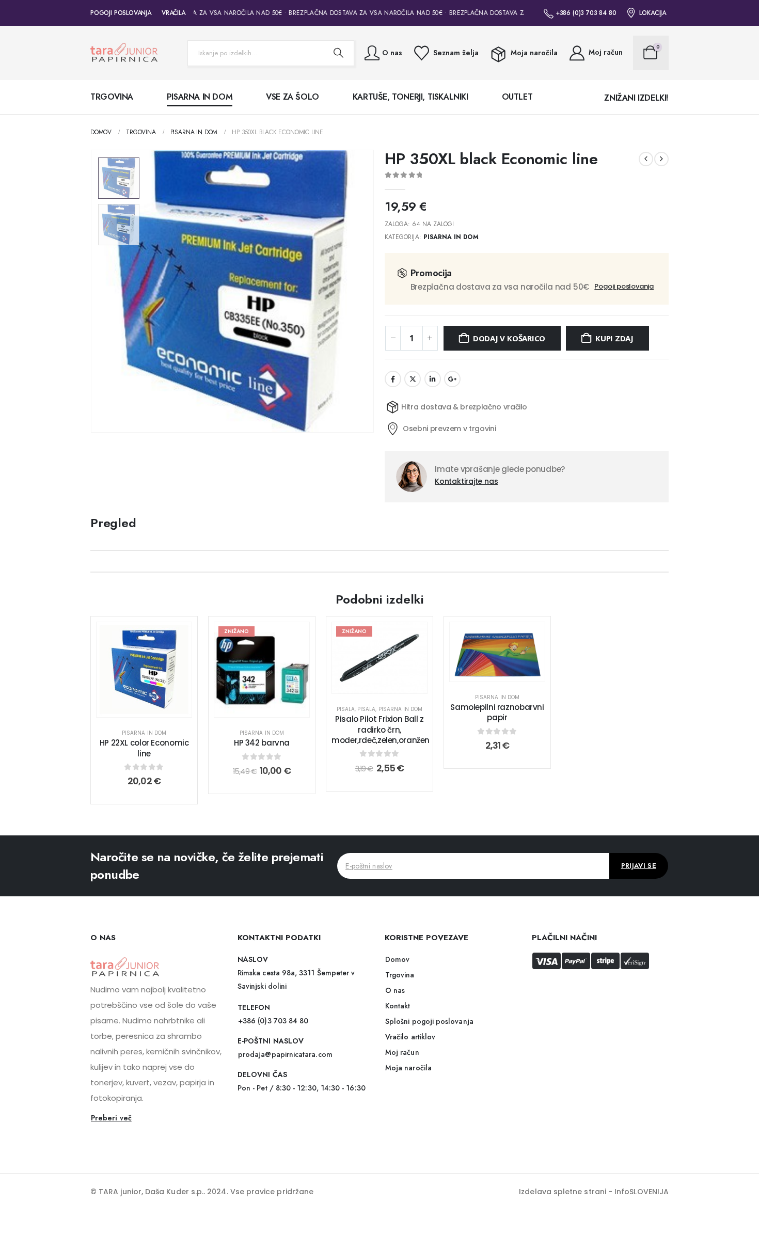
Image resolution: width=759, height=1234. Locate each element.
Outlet (517, 97)
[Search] (338, 53)
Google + (452, 379)
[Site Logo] (123, 53)
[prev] (646, 159)
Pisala (346, 709)
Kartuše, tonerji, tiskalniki (410, 97)
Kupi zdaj (614, 338)
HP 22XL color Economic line (144, 747)
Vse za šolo (292, 97)
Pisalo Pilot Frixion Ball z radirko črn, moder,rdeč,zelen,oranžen (380, 730)
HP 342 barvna (262, 742)
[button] (93, 291)
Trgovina (111, 97)
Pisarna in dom (199, 97)
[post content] (144, 669)
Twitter (412, 379)
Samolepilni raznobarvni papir (497, 712)
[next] (661, 159)
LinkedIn (432, 379)
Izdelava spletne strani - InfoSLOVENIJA (594, 1191)
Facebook (393, 379)
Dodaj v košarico (509, 338)
